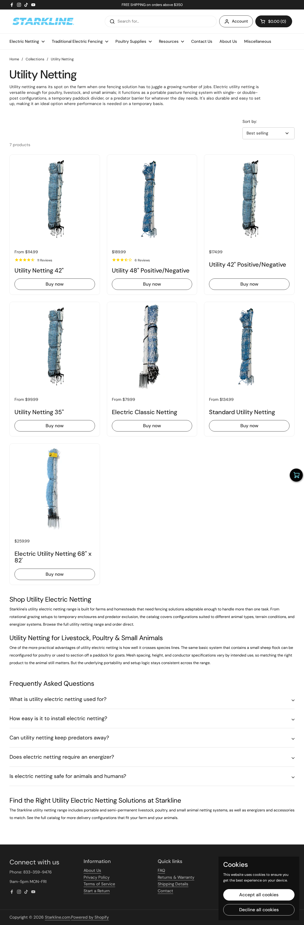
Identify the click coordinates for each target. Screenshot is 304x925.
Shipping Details (173, 884)
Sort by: (249, 121)
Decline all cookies (259, 910)
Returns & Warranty (176, 877)
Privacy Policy (96, 877)
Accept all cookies (259, 895)
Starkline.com (57, 917)
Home (14, 59)
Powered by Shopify (90, 917)
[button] (273, 21)
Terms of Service (99, 884)
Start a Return (97, 890)
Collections (35, 59)
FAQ (161, 870)
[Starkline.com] (43, 21)
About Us (92, 870)
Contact (165, 890)
